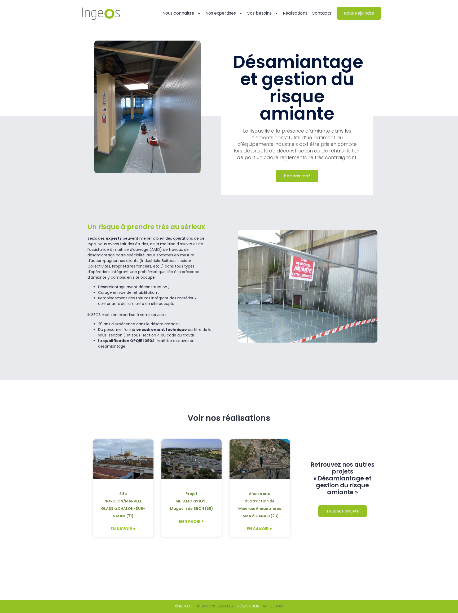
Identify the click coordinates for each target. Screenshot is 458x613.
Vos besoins (259, 13)
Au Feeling (272, 606)
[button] (342, 511)
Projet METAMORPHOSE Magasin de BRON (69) (191, 501)
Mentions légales (215, 606)
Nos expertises (220, 13)
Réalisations (295, 13)
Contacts (321, 13)
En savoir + (123, 529)
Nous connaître (178, 13)
